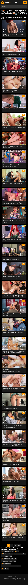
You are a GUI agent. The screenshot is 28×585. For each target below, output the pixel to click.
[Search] (25, 6)
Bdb (17, 551)
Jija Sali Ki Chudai (8, 553)
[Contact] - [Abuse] (11, 576)
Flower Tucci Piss (20, 553)
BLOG (20, 576)
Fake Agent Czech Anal (9, 558)
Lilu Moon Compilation (9, 561)
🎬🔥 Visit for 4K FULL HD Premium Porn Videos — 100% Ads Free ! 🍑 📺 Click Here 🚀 (14, 12)
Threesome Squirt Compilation (11, 566)
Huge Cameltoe (7, 556)
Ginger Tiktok (7, 563)
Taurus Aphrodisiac (8, 551)
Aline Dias (6, 568)
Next (19, 545)
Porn (11, 2)
